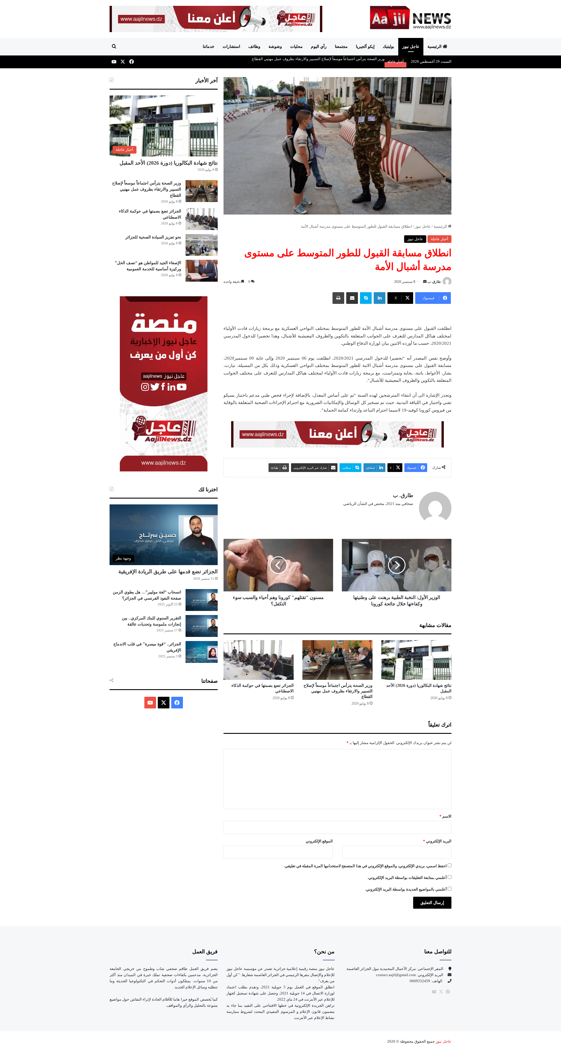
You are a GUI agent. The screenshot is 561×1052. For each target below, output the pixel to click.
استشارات (231, 46)
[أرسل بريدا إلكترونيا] (425, 282)
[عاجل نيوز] (411, 17)
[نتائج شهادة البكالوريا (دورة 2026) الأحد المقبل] (416, 660)
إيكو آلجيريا (365, 46)
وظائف (254, 46)
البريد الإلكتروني (437, 841)
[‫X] (163, 702)
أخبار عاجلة (439, 239)
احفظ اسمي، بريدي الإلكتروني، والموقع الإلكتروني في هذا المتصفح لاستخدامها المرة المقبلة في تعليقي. (365, 866)
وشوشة (275, 46)
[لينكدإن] (379, 298)
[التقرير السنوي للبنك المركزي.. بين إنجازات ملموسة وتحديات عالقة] (202, 626)
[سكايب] (366, 298)
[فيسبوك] (447, 991)
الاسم (445, 816)
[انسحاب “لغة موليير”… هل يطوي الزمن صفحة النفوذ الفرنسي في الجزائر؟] (202, 600)
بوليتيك (388, 46)
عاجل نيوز (410, 46)
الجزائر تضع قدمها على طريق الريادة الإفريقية (168, 571)
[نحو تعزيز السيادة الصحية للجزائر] (202, 245)
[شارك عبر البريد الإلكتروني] (352, 298)
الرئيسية (435, 46)
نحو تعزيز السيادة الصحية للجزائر (153, 237)
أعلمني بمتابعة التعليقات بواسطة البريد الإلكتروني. (407, 877)
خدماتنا (208, 46)
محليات (296, 46)
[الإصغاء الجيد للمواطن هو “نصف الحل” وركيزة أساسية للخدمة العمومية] (202, 271)
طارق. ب (434, 282)
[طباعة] (338, 298)
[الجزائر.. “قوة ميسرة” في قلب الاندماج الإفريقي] (202, 652)
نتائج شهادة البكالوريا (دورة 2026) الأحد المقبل (169, 163)
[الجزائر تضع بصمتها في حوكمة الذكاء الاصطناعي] (259, 660)
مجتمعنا (341, 46)
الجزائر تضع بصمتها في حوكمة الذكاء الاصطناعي (347, 59)
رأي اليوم (319, 46)
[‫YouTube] (150, 702)
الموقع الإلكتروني (319, 841)
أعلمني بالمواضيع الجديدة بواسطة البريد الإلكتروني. (406, 889)
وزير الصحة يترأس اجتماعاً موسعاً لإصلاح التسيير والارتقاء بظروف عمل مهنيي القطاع (338, 691)
